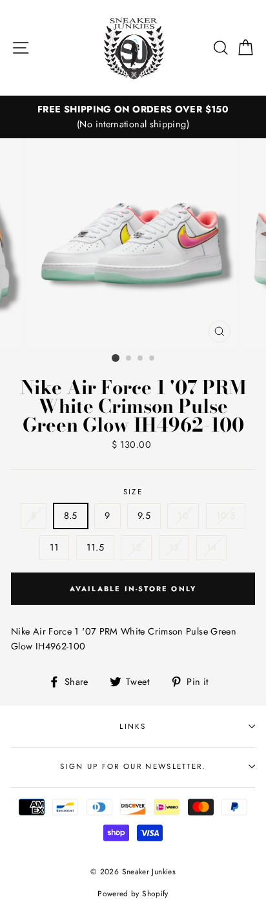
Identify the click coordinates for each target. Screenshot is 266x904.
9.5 (144, 515)
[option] (133, 117)
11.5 (95, 547)
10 (183, 515)
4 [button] (152, 358)
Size (133, 492)
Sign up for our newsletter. (132, 766)
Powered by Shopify (133, 893)
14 (212, 547)
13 (174, 547)
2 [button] (129, 358)
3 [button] (141, 358)
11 (54, 547)
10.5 (225, 515)
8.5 (70, 515)
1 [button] (115, 358)
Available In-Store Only (133, 588)
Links (133, 726)
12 (136, 547)
